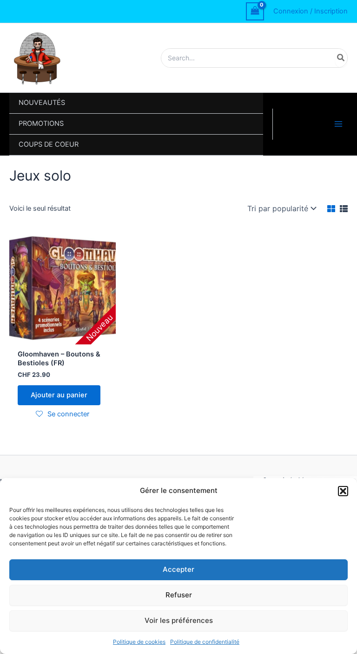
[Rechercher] (341, 58)
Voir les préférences (179, 620)
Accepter (178, 569)
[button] (343, 491)
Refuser (178, 594)
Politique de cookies (139, 641)
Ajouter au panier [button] (59, 395)
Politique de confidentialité (204, 641)
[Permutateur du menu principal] (338, 124)
